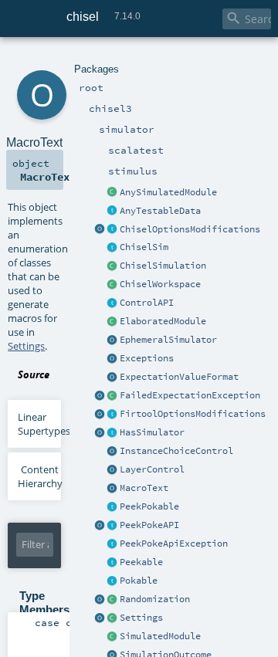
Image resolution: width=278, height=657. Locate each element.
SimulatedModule (160, 636)
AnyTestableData (160, 210)
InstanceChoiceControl (176, 450)
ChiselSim (144, 247)
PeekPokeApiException (174, 543)
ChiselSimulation (163, 265)
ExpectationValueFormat (179, 376)
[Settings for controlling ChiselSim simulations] (113, 618)
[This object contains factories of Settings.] (100, 618)
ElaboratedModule (163, 321)
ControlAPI (147, 302)
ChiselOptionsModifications (190, 229)
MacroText (144, 488)
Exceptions (147, 358)
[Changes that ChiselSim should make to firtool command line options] (113, 414)
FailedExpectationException (190, 395)
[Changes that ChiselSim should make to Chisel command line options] (113, 230)
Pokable (139, 580)
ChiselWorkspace (160, 284)
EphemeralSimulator (168, 339)
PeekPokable (149, 506)
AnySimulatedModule (168, 192)
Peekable (141, 562)
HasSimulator (152, 432)
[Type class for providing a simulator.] (113, 433)
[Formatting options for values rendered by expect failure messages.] (113, 377)
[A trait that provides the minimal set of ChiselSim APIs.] (113, 248)
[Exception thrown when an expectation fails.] (113, 396)
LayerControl (152, 469)
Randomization (155, 599)
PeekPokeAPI (149, 525)
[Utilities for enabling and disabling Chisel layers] (113, 470)
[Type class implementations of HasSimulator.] (100, 433)
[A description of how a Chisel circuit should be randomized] (113, 600)
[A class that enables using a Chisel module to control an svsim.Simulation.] (113, 637)
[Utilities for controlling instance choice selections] (113, 451)
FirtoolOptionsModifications (193, 413)
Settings (141, 617)
